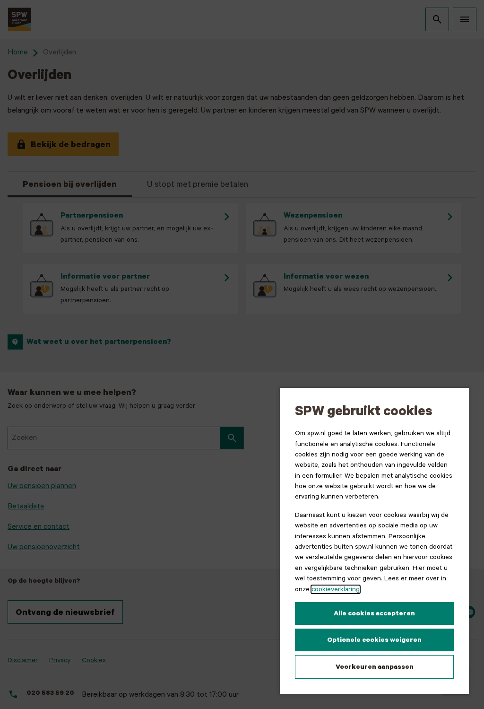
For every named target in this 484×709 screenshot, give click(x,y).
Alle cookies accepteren (374, 613)
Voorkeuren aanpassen (375, 667)
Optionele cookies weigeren (374, 640)
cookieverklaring (335, 589)
